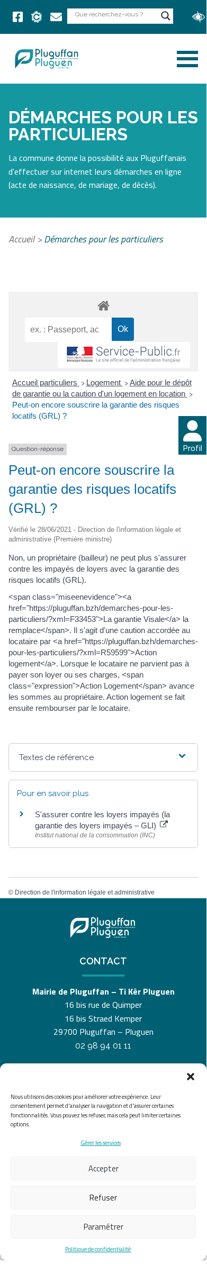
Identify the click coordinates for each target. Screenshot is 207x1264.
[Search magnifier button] (165, 15)
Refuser (103, 1197)
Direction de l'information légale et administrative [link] (85, 892)
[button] (190, 1076)
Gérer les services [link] (100, 1143)
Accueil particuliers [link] (45, 382)
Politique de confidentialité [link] (98, 1249)
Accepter (103, 1168)
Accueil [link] (21, 239)
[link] (18, 17)
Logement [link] (104, 382)
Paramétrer (103, 1227)
